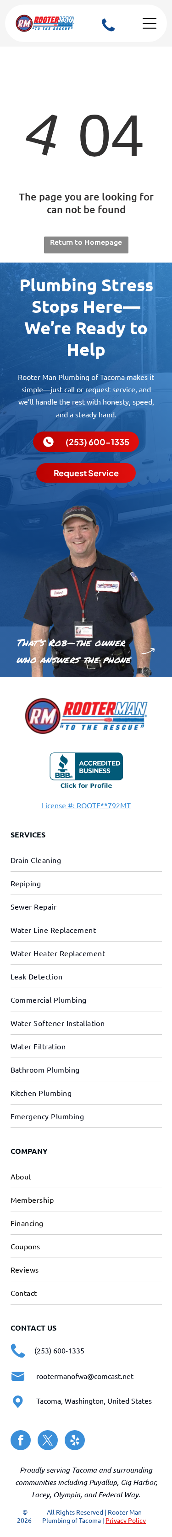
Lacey (41, 1494)
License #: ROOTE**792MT (86, 805)
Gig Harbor (138, 1482)
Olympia (66, 1494)
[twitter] (48, 1441)
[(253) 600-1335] (108, 31)
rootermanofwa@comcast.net (84, 1375)
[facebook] (21, 1441)
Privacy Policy (125, 1520)
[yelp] (75, 1441)
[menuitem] (86, 860)
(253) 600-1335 (59, 1350)
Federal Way (118, 1494)
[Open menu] (149, 23)
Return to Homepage (86, 242)
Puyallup (103, 1482)
